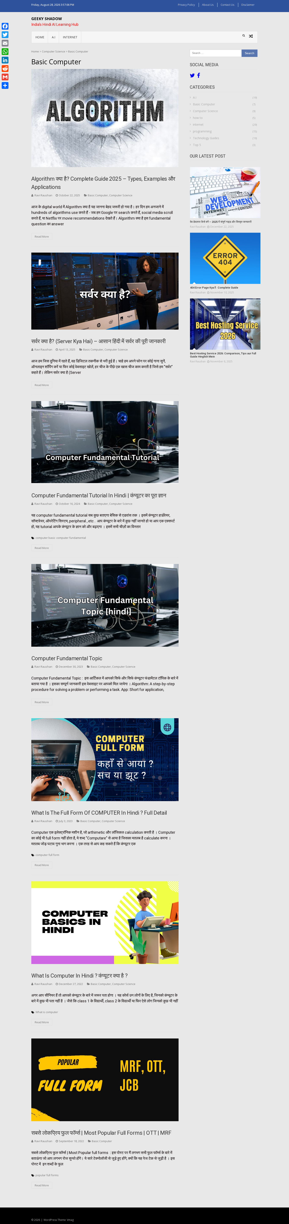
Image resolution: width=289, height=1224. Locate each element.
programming (202, 131)
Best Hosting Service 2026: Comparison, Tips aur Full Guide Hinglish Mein (223, 355)
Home (39, 37)
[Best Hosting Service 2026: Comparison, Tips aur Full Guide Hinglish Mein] (225, 324)
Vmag (70, 1220)
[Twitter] (5, 34)
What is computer (47, 1012)
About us (207, 5)
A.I (53, 37)
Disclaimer (248, 5)
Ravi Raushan (43, 195)
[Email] (5, 43)
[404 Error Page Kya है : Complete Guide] (225, 258)
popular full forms (47, 1175)
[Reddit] (5, 68)
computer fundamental (71, 537)
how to (198, 118)
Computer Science (120, 195)
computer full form (47, 855)
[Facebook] (5, 26)
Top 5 (197, 145)
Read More (42, 236)
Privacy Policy (186, 5)
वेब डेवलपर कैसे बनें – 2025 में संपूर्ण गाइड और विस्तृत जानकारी (221, 221)
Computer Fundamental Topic (66, 658)
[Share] (5, 85)
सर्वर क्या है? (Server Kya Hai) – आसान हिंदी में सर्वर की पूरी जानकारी (98, 341)
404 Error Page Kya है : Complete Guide (214, 287)
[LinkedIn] (5, 60)
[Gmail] (5, 77)
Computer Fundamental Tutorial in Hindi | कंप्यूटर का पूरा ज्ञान (98, 495)
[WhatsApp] (5, 51)
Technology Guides (206, 138)
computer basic (45, 537)
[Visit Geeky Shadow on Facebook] (198, 76)
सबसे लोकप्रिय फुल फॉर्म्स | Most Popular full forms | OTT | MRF (101, 1133)
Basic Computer (98, 195)
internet (70, 37)
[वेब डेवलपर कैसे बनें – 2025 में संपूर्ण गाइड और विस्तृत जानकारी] (225, 192)
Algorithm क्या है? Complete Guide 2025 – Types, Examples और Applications (103, 183)
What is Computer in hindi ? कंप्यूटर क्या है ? (79, 975)
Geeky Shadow (46, 18)
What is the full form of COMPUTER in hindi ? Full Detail (99, 813)
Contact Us (227, 5)
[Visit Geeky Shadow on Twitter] (192, 76)
